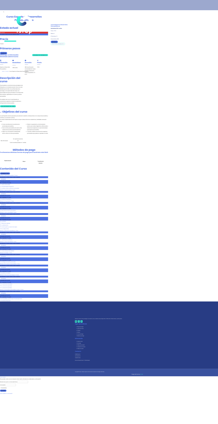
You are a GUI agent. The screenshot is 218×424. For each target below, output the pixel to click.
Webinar (78, 332)
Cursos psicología (80, 334)
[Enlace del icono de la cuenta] (3, 11)
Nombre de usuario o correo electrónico (8, 382)
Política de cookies (80, 348)
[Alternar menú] (10, 41)
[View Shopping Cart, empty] (3, 13)
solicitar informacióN (58, 43)
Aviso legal (79, 343)
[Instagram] (79, 321)
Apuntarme (54, 42)
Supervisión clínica (80, 328)
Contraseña (2, 385)
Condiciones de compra (81, 346)
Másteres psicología (80, 335)
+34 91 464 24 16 (77, 355)
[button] (7, 39)
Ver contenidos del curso (8, 106)
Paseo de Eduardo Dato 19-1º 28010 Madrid (82, 360)
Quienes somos (80, 341)
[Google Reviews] (82, 321)
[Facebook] (76, 321)
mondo (141, 374)
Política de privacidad (81, 344)
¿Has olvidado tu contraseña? (6, 393)
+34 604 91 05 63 (77, 357)
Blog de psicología (80, 326)
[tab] (4, 140)
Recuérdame (4, 387)
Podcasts (78, 330)
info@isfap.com (77, 354)
